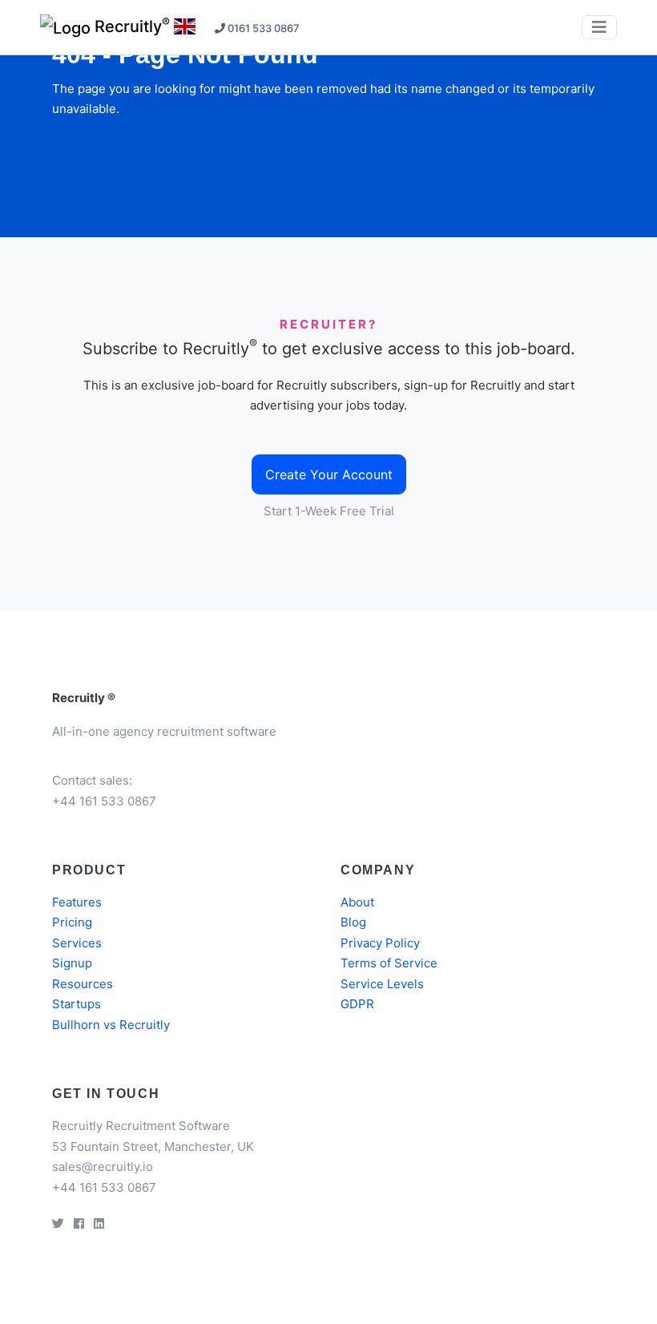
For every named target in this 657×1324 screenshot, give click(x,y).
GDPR (357, 1003)
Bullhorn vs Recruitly (111, 1024)
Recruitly (130, 25)
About (357, 902)
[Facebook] (79, 1223)
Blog (353, 922)
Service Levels (382, 983)
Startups (76, 1003)
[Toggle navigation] (599, 27)
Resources (82, 983)
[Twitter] (58, 1223)
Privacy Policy (380, 943)
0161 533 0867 (262, 28)
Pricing (72, 922)
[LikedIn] (99, 1223)
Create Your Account (329, 474)
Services (77, 943)
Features (77, 902)
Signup (72, 963)
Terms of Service (389, 963)
